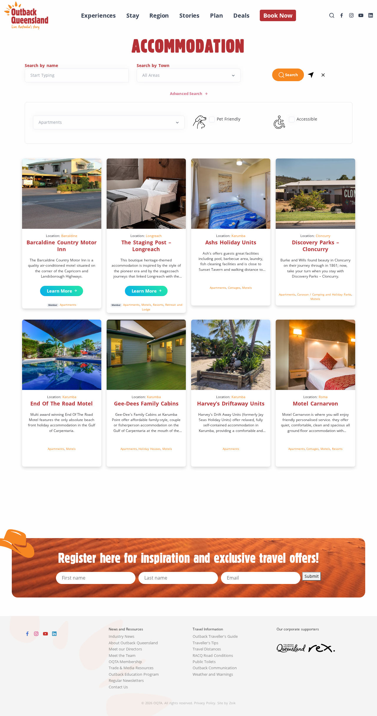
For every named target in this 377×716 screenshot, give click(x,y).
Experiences (98, 15)
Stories (189, 15)
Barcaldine (69, 235)
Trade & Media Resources (131, 667)
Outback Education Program (134, 674)
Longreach (154, 235)
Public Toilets (204, 661)
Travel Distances (207, 649)
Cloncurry (323, 235)
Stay (132, 15)
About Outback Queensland (133, 642)
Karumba (238, 235)
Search (291, 74)
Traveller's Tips (206, 642)
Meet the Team (122, 655)
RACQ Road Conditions (213, 655)
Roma (323, 397)
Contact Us (118, 687)
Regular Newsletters (126, 680)
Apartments (68, 305)
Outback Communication (215, 667)
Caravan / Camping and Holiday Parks (324, 294)
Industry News (122, 636)
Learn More (58, 291)
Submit (312, 576)
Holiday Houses (149, 449)
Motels (146, 305)
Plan (216, 15)
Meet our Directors (125, 649)
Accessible (307, 119)
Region (159, 15)
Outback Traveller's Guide (215, 636)
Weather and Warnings (213, 674)
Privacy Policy (204, 703)
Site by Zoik (226, 703)
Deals (241, 15)
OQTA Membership (125, 661)
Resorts (158, 305)
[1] (310, 75)
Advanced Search (187, 93)
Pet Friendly (228, 119)
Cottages (234, 288)
